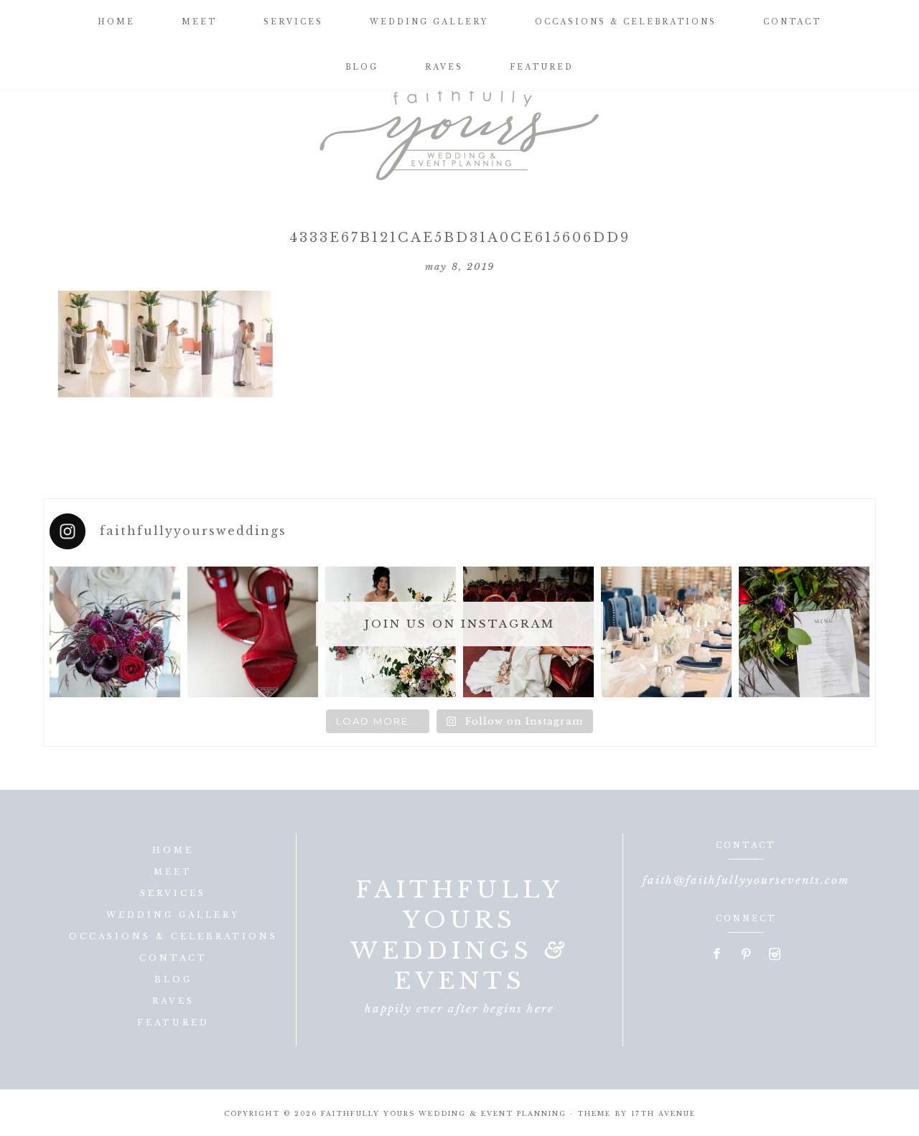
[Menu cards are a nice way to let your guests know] (804, 632)
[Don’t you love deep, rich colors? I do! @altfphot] (115, 632)
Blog (173, 979)
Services (173, 893)
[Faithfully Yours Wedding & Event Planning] (459, 129)
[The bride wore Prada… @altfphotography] (252, 632)
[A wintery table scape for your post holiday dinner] (666, 632)
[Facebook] (718, 955)
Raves (173, 1001)
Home (173, 850)
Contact (173, 958)
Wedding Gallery (173, 915)
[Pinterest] (746, 955)
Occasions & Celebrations (173, 936)
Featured (173, 1023)
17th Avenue (663, 1113)
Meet (173, 872)
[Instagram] (774, 955)
